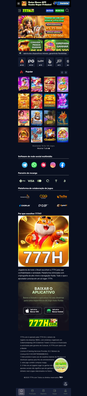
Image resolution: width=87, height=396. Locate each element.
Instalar (64, 3)
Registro (60, 11)
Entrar (49, 11)
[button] (62, 72)
